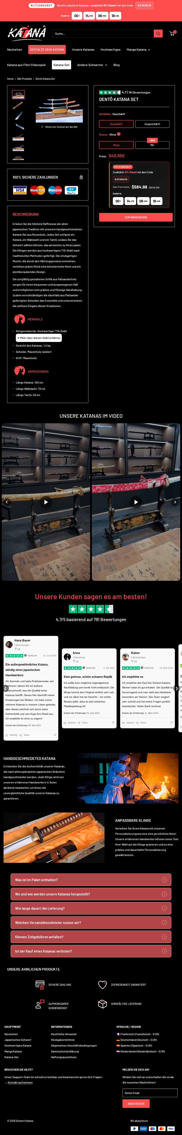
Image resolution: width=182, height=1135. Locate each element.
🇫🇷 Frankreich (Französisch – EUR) (137, 1034)
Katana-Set (61, 65)
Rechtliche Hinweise (64, 1034)
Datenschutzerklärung (65, 1051)
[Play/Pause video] (46, 502)
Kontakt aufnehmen (20, 1082)
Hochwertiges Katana (17, 1045)
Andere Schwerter (90, 65)
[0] (172, 33)
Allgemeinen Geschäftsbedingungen (74, 1045)
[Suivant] (175, 502)
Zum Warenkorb (136, 217)
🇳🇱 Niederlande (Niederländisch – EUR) (140, 1051)
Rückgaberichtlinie (63, 1039)
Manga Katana (136, 49)
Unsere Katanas (83, 49)
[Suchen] (158, 33)
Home (10, 78)
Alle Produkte (24, 78)
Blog (116, 65)
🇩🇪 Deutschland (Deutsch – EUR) (136, 1039)
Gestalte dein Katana (47, 49)
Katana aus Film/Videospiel (26, 65)
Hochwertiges (111, 49)
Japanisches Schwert (17, 1039)
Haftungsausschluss (64, 1057)
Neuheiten (14, 49)
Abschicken (136, 1103)
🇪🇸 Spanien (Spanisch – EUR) (134, 1045)
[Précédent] (7, 502)
